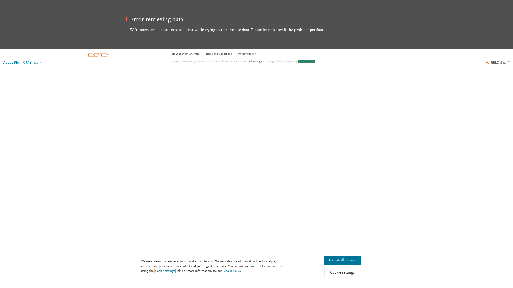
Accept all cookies (342, 260)
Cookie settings (306, 61)
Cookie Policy (232, 271)
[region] (256, 266)
